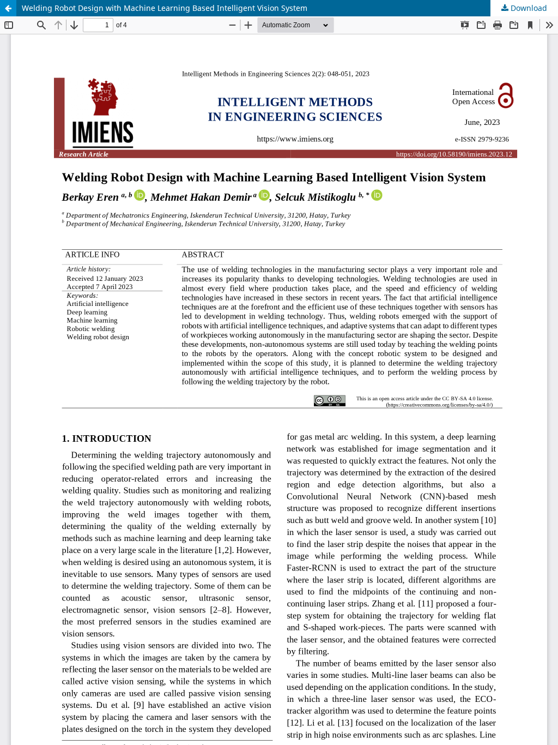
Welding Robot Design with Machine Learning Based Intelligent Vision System (164, 8)
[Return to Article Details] (8, 8)
